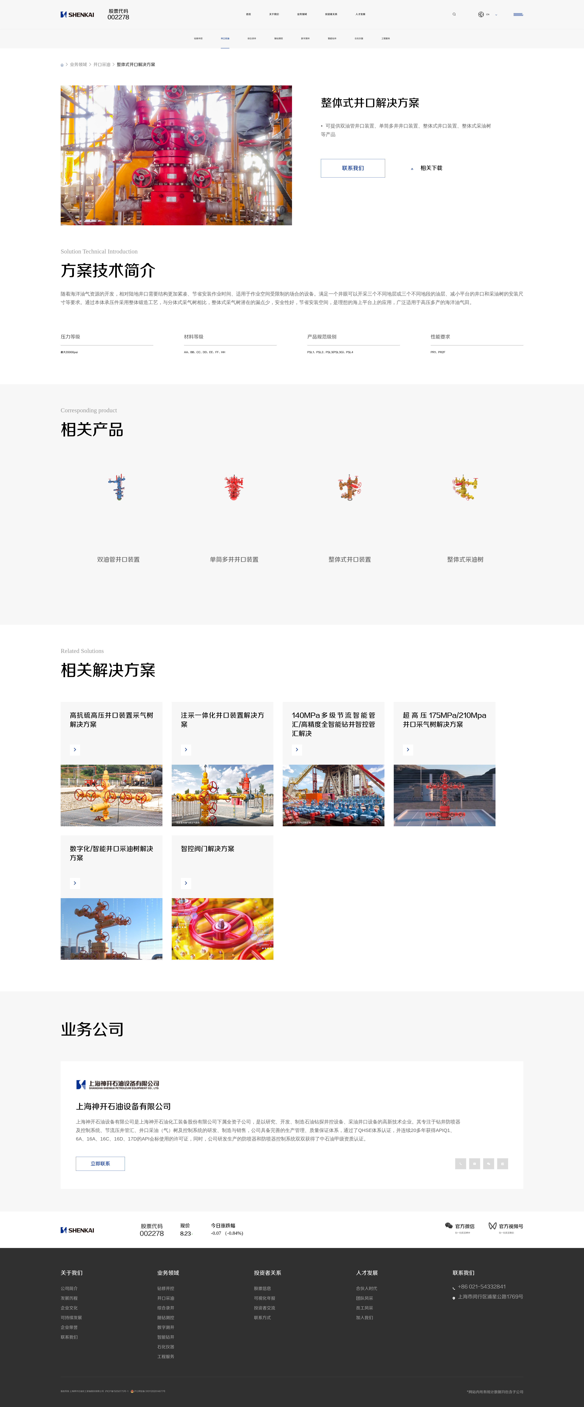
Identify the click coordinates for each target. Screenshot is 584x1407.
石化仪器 (359, 38)
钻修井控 (198, 38)
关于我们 (274, 14)
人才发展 (360, 14)
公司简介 (69, 1288)
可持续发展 (71, 1317)
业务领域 (302, 14)
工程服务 (385, 38)
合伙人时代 (366, 1288)
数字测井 (305, 38)
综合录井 (252, 38)
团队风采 (364, 1298)
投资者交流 (264, 1308)
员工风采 (364, 1308)
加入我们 (364, 1317)
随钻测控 (278, 38)
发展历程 (69, 1298)
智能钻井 (332, 38)
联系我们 (69, 1337)
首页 (248, 14)
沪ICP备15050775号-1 (117, 1391)
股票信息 (262, 1288)
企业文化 (69, 1308)
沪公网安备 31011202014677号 (149, 1391)
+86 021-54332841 (482, 1287)
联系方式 (262, 1317)
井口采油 (225, 38)
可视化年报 (264, 1298)
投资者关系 (331, 14)
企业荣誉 (69, 1327)
